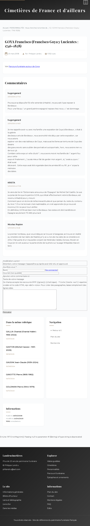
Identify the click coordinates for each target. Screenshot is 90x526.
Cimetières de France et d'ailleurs (45, 10)
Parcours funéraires (56, 473)
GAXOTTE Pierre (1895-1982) (19, 374)
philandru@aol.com (11, 469)
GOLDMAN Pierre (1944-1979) (20, 387)
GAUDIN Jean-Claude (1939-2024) (22, 362)
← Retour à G (56, 330)
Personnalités (53, 469)
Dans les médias (10, 508)
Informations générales (13, 492)
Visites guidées (53, 461)
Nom (5, 270)
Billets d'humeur (10, 496)
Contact (50, 496)
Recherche (55, 343)
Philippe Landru (35, 54)
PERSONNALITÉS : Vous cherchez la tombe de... (29, 28)
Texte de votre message (13, 279)
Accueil (5, 28)
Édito (49, 508)
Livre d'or (7, 504)
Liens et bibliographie (12, 500)
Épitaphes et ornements (57, 477)
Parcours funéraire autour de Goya (24, 66)
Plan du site (55, 337)
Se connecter (52, 270)
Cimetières (51, 465)
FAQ (49, 504)
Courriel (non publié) (12, 273)
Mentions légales (54, 500)
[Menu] (85, 2)
